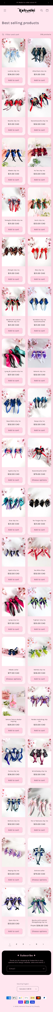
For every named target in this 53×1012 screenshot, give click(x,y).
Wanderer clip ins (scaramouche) (39, 321)
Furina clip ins (13, 771)
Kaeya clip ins (39, 421)
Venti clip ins (39, 220)
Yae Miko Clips (39, 570)
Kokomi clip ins (39, 371)
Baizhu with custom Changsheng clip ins (39, 921)
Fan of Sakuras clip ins (39, 821)
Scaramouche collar (39, 471)
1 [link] (9, 944)
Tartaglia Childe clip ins (13, 220)
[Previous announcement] (4, 2)
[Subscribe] (43, 969)
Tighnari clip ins (39, 620)
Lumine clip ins (13, 71)
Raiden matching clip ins (39, 720)
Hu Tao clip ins (39, 170)
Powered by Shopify (33, 1006)
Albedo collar (13, 670)
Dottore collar (39, 870)
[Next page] (43, 944)
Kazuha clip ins (13, 121)
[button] (5, 10)
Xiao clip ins (13, 520)
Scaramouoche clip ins (39, 121)
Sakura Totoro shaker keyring (14, 720)
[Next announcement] (48, 2)
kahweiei (22, 1006)
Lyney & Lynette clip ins (14, 371)
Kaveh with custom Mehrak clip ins (13, 321)
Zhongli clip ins (13, 270)
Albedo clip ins (13, 170)
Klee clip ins (39, 270)
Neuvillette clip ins (14, 421)
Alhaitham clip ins (39, 71)
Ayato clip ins (13, 570)
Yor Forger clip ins (39, 520)
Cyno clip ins (13, 920)
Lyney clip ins (14, 620)
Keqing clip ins (13, 870)
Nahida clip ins (39, 670)
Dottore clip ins (13, 821)
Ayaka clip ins (13, 471)
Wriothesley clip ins (39, 771)
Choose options (39, 480)
